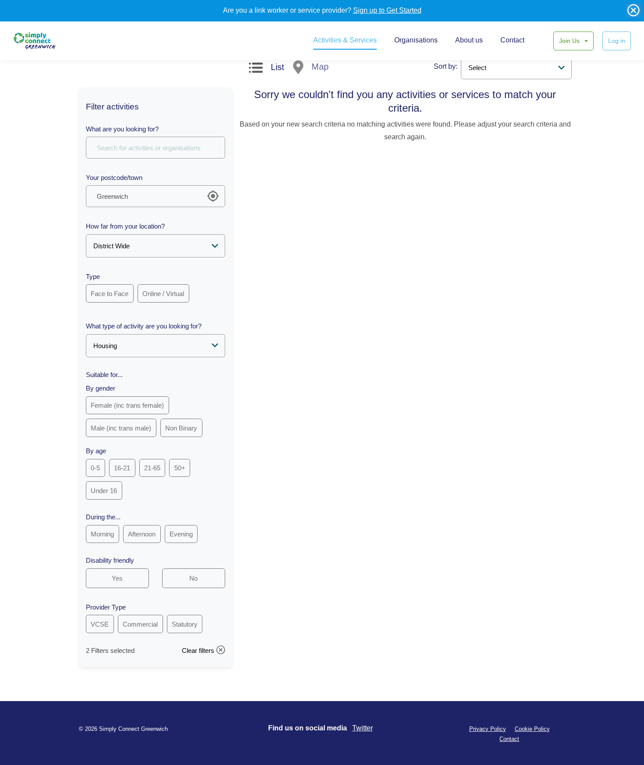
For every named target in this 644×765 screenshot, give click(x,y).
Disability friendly (110, 560)
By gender (100, 388)
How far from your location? (125, 226)
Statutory (185, 624)
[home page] (42, 40)
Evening (181, 534)
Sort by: (445, 66)
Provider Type (106, 607)
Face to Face (109, 293)
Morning (102, 534)
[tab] (266, 69)
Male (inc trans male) (121, 428)
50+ (179, 468)
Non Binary (181, 428)
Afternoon (142, 534)
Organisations (416, 40)
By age (96, 451)
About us (469, 40)
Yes (117, 578)
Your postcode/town (114, 177)
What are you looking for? (122, 129)
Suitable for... (104, 374)
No (193, 578)
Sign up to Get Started (387, 10)
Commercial (140, 624)
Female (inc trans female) (127, 405)
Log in (616, 40)
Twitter (362, 728)
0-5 (95, 468)
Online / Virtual (163, 293)
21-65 (152, 468)
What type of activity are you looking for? (144, 326)
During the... (103, 517)
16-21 (122, 468)
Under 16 (104, 490)
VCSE (100, 624)
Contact (512, 40)
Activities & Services (345, 40)
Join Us (570, 40)
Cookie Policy (532, 729)
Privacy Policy (487, 729)
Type (93, 276)
